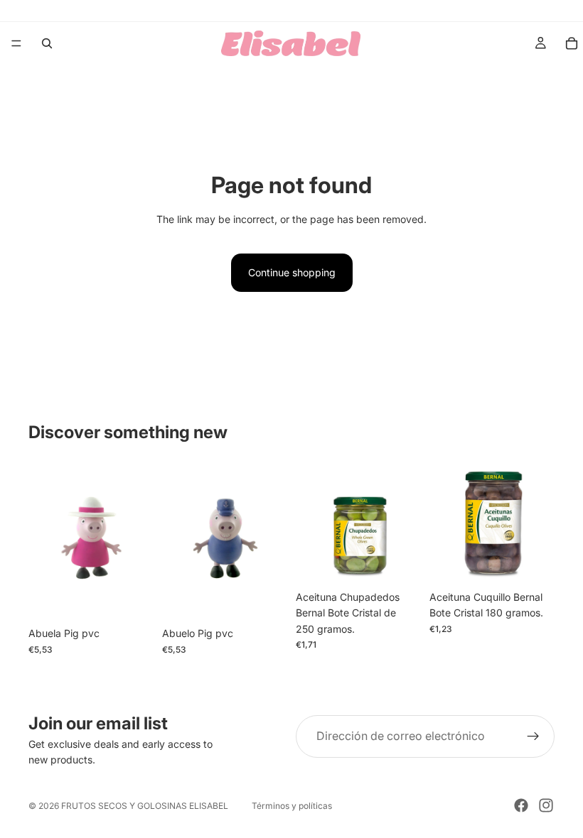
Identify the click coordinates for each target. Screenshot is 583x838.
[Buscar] (47, 43)
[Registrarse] (533, 736)
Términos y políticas (292, 805)
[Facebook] (521, 805)
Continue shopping (292, 272)
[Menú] (16, 43)
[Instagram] (546, 805)
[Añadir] (131, 598)
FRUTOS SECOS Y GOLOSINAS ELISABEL (144, 805)
